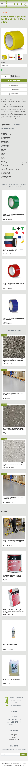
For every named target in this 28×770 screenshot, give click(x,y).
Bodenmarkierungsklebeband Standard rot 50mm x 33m (13, 284)
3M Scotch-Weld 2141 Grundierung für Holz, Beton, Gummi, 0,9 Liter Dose (13, 576)
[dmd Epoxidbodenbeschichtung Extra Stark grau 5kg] (14, 485)
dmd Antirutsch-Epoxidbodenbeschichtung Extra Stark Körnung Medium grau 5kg (13, 359)
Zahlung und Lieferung (14, 739)
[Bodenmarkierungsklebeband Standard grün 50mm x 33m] (14, 202)
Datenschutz (14, 737)
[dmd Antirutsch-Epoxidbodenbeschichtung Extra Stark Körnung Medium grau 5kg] (14, 347)
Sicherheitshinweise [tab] (7, 128)
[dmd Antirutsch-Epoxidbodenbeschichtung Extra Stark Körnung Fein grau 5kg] (14, 416)
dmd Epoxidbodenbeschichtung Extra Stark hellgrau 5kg (13, 394)
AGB (14, 735)
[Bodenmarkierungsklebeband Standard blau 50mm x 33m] (14, 306)
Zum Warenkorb (15, 85)
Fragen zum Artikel (15, 93)
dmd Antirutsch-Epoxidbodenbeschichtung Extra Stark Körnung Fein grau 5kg (13, 429)
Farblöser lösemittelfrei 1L (10, 644)
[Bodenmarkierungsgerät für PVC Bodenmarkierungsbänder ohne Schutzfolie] (14, 528)
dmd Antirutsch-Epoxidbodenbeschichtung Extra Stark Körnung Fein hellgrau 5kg (13, 463)
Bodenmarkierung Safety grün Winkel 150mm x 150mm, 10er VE (13, 249)
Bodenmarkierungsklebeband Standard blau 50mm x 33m (13, 319)
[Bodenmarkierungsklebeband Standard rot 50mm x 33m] (14, 272)
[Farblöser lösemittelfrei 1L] (14, 632)
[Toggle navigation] (2, 4)
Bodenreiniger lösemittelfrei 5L (11, 679)
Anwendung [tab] (16, 125)
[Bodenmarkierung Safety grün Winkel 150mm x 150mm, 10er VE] (14, 237)
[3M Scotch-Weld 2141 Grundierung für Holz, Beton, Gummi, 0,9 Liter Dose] (14, 563)
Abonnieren (23, 754)
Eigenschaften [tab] (5, 125)
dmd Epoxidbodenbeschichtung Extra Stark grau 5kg (13, 498)
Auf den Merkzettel (14, 89)
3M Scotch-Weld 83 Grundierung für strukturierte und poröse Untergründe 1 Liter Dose (13, 610)
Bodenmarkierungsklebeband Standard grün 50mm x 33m (13, 215)
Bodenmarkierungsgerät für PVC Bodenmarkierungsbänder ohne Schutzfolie (13, 541)
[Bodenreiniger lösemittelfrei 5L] (14, 667)
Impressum (14, 734)
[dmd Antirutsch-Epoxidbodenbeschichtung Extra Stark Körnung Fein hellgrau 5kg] (14, 451)
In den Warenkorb (14, 80)
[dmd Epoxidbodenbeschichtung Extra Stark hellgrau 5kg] (14, 381)
